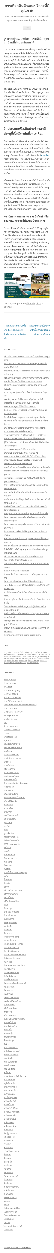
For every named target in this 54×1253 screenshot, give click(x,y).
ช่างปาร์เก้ (8, 811)
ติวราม (37, 654)
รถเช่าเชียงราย (10, 940)
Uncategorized (10, 736)
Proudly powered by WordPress (17, 1247)
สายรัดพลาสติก (10, 1036)
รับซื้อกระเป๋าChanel (12, 958)
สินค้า (6, 1044)
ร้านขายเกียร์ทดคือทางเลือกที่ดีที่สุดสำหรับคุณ (23, 581)
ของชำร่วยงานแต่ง (11, 754)
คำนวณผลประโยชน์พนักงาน (16, 783)
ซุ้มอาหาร (8, 822)
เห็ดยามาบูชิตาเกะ (11, 1186)
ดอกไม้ (7, 826)
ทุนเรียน (7, 869)
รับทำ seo (8, 961)
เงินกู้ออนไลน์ (9, 1136)
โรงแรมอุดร (9, 1219)
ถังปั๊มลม (7, 847)
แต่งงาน (7, 1201)
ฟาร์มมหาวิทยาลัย (14, 658)
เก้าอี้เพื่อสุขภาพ (10, 1097)
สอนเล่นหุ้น (8, 1033)
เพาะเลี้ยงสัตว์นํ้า (33, 663)
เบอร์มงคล (8, 1165)
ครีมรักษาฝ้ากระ (11, 769)
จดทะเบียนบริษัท (11, 794)
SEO (5, 722)
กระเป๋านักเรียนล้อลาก (13, 747)
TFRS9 (6, 733)
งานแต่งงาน (9, 790)
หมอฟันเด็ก (8, 1058)
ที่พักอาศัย (30, 303)
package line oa (11, 715)
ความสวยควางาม (11, 772)
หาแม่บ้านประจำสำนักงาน (15, 1076)
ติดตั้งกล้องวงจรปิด (11, 840)
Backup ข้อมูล (10, 679)
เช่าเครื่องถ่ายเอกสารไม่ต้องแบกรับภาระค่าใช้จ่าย (25, 435)
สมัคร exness (10, 1015)
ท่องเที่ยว (7, 851)
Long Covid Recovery (13, 711)
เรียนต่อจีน (8, 1172)
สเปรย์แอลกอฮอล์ (11, 1054)
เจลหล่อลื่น (8, 1140)
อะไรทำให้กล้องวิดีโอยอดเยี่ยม (17, 570)
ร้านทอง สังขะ (9, 986)
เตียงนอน (7, 1158)
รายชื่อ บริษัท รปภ (11, 997)
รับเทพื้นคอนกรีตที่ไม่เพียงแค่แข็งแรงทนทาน (22, 635)
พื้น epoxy (8, 933)
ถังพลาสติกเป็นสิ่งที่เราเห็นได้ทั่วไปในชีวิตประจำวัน (25, 456)
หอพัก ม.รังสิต (9, 1069)
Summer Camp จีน (12, 729)
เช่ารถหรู (7, 1144)
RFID (5, 652)
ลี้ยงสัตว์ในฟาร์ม (33, 661)
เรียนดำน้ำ (8, 1169)
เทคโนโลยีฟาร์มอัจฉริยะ (17, 663)
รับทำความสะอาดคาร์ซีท (14, 965)
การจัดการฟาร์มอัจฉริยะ (31, 652)
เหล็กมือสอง (9, 1190)
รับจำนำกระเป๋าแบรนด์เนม (15, 954)
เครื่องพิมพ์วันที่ (10, 1119)
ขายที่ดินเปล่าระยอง (12, 758)
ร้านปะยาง (8, 990)
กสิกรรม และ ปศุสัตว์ (15, 652)
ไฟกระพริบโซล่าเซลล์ (13, 1226)
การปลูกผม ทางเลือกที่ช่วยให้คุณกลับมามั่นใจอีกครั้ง (26, 513)
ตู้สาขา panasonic (12, 844)
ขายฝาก (7, 761)
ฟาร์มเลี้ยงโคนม (12, 661)
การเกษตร (20, 654)
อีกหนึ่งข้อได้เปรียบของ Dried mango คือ (21, 452)
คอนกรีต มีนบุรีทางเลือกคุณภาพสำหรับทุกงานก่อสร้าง (26, 377)
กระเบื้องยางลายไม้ (12, 744)
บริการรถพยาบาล (11, 894)
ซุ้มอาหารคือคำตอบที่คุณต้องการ (18, 560)
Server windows (11, 726)
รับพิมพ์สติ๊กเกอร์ (11, 976)
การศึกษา (8, 751)
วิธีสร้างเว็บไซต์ (10, 1008)
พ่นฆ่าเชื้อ (8, 926)
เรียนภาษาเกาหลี (11, 1176)
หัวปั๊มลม (7, 1072)
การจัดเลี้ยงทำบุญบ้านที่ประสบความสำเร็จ (21, 402)
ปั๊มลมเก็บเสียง (10, 915)
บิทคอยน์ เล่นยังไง (11, 911)
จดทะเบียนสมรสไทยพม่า (14, 797)
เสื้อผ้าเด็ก (8, 1183)
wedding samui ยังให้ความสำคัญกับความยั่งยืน (24, 399)
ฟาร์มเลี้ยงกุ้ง (36, 658)
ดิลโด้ (6, 829)
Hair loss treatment (12, 697)
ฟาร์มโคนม (23, 661)
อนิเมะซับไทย (9, 1079)
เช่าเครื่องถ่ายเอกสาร (12, 1151)
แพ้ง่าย (6, 1204)
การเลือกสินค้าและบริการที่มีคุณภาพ (27, 8)
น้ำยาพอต (8, 879)
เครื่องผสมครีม (10, 1115)
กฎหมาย (7, 740)
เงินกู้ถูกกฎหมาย (11, 1133)
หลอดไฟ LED (9, 1065)
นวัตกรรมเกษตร (9, 656)
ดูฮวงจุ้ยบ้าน (9, 833)
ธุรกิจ (6, 876)
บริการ (38, 303)
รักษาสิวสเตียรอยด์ (11, 951)
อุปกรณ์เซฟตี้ (9, 1094)
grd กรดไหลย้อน (11, 694)
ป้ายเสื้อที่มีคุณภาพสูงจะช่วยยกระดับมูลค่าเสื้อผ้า (24, 417)
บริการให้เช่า (9, 897)
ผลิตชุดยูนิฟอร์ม (10, 922)
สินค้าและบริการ (11, 1047)
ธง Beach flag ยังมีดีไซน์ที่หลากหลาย (20, 406)
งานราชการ (9, 786)
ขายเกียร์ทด (9, 765)
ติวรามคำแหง (45, 654)
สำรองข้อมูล (9, 1040)
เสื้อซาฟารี (8, 1179)
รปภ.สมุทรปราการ (11, 947)
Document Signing (12, 690)
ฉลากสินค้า (8, 804)
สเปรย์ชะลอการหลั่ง (12, 1051)
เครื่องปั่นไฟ (9, 1104)
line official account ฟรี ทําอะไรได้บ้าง (20, 704)
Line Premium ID (11, 708)
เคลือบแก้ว (8, 1129)
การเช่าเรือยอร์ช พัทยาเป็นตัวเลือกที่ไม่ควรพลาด (24, 438)
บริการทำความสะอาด (13, 890)
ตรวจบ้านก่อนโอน (11, 836)
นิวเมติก (7, 883)
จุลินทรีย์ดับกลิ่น (10, 801)
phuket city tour (11, 719)
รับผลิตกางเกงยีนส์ (11, 972)
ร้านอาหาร (8, 994)
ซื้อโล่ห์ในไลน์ (10, 819)
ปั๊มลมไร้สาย (9, 919)
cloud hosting (10, 683)
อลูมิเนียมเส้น (9, 1083)
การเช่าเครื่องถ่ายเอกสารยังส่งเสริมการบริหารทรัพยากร (27, 545)
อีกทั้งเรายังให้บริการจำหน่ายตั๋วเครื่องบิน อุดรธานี (24, 427)
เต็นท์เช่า (7, 1154)
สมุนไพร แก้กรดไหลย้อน (14, 1019)
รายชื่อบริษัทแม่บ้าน (12, 1001)
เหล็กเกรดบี (8, 1194)
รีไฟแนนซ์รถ (9, 1004)
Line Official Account (13, 701)
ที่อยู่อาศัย (8, 865)
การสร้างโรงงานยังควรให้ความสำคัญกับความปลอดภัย (27, 467)
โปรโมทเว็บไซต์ (10, 1211)
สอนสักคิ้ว (8, 1029)
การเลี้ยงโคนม (30, 654)
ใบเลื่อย (7, 1222)
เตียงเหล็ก (8, 1161)
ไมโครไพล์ (8, 1229)
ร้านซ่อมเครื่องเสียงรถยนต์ (15, 983)
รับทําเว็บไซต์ (9, 969)
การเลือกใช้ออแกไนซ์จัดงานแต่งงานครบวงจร (23, 381)
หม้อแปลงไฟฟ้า (10, 1061)
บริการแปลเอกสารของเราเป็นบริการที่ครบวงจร (23, 556)
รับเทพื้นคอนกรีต (11, 979)
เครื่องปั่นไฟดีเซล (11, 1108)
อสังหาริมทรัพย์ (10, 1086)
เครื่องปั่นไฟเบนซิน (12, 1111)
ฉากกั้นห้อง (8, 808)
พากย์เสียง (8, 929)
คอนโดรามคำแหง (11, 776)
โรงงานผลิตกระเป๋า (12, 1215)
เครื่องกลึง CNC (10, 1101)
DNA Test (8, 686)
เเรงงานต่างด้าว (10, 1197)
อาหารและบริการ (11, 1090)
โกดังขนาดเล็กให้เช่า (12, 1208)
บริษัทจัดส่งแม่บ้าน (11, 901)
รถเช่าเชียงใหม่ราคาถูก (13, 944)
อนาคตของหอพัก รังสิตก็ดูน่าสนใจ (18, 431)
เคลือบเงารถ (9, 1122)
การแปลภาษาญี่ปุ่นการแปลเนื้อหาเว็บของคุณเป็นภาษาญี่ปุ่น (39, 329)
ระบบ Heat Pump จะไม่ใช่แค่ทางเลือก (20, 449)
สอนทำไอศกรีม (10, 1026)
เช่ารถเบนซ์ (8, 1147)
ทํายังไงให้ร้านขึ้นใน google (15, 872)
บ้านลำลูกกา (9, 908)
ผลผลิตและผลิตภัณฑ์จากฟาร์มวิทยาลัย (29, 656)
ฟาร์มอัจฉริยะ (26, 658)
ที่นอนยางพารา (10, 858)
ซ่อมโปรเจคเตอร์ (11, 815)
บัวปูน (6, 904)
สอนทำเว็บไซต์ (10, 1022)
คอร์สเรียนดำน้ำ (10, 779)
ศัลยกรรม (8, 1011)
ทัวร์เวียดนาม (9, 854)
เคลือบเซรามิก (10, 1126)
